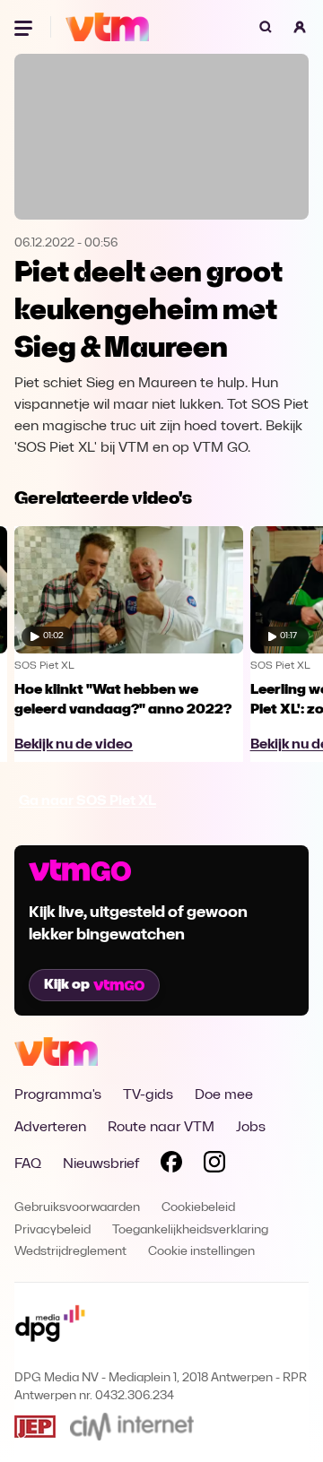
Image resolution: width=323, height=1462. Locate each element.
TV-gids (148, 1095)
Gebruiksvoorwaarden (77, 1208)
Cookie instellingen (201, 1252)
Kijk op (67, 985)
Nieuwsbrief (101, 1164)
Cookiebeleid (198, 1208)
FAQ (27, 1164)
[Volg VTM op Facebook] (171, 1165)
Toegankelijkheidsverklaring (190, 1230)
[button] (300, 27)
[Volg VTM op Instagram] (214, 1165)
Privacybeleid (52, 1230)
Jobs (251, 1127)
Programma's (57, 1095)
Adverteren (50, 1127)
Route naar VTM (161, 1127)
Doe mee (224, 1095)
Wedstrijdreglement (70, 1252)
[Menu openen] (25, 27)
